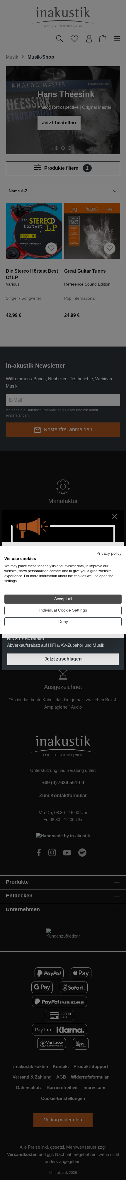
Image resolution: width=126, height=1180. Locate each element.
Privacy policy (109, 553)
